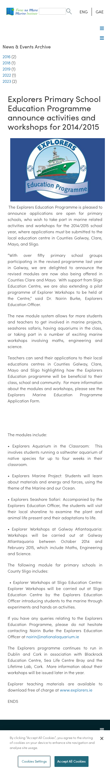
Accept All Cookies (71, 761)
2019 (6, 69)
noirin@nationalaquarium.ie (52, 636)
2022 (7, 75)
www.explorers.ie (76, 690)
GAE (100, 11)
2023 (7, 81)
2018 (6, 62)
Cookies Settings (34, 761)
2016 (6, 56)
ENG (84, 11)
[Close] (101, 738)
